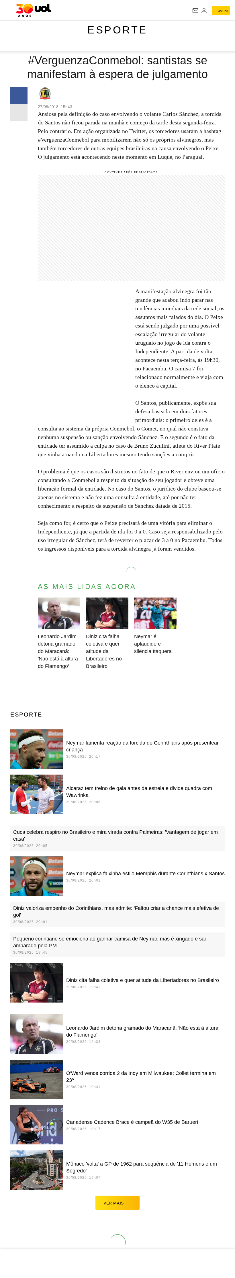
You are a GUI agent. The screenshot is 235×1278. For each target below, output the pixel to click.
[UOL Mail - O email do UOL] (195, 10)
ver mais (113, 1203)
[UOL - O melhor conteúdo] (33, 10)
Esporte (117, 30)
